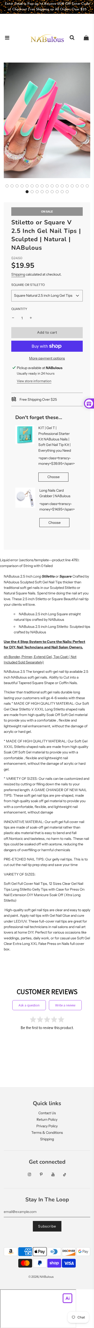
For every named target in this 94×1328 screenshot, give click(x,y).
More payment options (47, 358)
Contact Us (47, 1113)
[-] (13, 318)
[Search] (72, 38)
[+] (31, 318)
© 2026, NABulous (41, 1277)
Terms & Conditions (47, 1132)
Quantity (19, 309)
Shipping (18, 274)
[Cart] (86, 38)
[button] (7, 185)
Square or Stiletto (28, 285)
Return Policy (47, 1119)
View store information (34, 381)
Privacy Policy (47, 1126)
